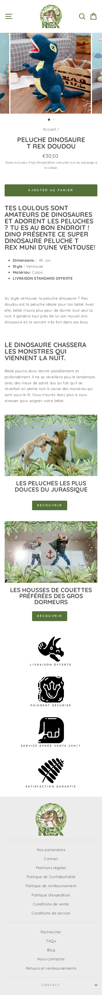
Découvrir (49, 505)
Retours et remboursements (51, 968)
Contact (51, 858)
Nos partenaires (51, 849)
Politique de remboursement (51, 885)
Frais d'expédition (42, 162)
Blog (51, 949)
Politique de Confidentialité (51, 876)
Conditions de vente (51, 904)
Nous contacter (51, 958)
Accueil (49, 129)
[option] (51, 73)
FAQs (51, 940)
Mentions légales (51, 867)
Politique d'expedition (51, 895)
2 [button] (54, 120)
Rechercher (51, 931)
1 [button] (49, 120)
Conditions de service (51, 913)
